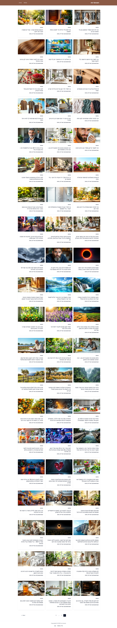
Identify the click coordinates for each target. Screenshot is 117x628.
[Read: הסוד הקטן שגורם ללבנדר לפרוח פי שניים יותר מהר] (59, 314)
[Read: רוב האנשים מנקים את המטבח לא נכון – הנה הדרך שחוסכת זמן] (59, 135)
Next (23, 615)
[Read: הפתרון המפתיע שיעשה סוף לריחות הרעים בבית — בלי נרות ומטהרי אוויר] (59, 558)
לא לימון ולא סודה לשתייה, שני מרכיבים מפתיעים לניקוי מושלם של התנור (87, 601)
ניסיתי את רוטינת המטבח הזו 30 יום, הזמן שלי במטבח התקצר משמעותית (88, 419)
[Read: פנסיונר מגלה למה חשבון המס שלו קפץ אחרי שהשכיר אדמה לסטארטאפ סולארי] (31, 345)
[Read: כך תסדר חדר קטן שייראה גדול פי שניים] (59, 76)
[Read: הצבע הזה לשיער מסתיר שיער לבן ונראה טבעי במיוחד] (31, 46)
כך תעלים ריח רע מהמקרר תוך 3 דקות (60, 59)
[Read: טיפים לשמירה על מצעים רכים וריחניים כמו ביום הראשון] (31, 558)
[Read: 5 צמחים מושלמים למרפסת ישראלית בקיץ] (86, 164)
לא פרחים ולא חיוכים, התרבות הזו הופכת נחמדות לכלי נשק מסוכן (31, 237)
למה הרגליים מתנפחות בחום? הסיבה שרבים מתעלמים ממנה (32, 178)
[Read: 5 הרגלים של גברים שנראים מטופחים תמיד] (86, 76)
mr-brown (95, 3)
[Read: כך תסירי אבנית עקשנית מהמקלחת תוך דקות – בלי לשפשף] (59, 194)
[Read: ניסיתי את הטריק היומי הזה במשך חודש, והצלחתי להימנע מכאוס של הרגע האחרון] (86, 224)
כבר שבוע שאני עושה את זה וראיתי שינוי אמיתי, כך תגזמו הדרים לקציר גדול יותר (31, 419)
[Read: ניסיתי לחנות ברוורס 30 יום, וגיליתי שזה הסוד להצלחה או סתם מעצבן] (31, 466)
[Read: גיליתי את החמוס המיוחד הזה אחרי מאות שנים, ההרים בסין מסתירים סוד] (86, 375)
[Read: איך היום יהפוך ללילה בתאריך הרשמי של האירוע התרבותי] (31, 498)
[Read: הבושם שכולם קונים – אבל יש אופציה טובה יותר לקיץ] (31, 17)
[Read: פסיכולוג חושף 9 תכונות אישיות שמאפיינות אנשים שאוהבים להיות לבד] (86, 498)
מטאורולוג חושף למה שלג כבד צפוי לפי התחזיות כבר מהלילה (32, 268)
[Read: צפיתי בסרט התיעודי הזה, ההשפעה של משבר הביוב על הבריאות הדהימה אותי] (86, 435)
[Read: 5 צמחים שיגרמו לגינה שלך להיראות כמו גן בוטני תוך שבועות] (59, 345)
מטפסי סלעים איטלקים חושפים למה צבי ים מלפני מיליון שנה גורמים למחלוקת (87, 541)
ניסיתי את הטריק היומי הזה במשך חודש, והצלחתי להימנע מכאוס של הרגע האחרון (87, 237)
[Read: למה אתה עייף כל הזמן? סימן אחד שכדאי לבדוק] (31, 76)
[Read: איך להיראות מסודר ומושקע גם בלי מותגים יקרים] (86, 17)
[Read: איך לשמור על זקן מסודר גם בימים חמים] (86, 135)
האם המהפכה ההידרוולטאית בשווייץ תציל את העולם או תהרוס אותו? (88, 298)
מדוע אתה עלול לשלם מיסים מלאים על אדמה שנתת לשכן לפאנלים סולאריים (31, 388)
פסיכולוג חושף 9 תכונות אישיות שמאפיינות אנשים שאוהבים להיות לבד (88, 511)
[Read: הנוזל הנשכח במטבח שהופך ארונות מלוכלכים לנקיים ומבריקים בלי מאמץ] (31, 284)
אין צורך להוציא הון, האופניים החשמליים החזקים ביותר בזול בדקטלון (59, 511)
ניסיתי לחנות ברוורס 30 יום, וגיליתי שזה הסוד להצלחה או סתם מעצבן (32, 480)
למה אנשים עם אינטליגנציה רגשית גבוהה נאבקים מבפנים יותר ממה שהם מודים (60, 481)
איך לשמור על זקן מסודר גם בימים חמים (87, 148)
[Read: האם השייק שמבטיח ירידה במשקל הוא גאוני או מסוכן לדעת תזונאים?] (86, 466)
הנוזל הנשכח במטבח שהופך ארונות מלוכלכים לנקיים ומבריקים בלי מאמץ (32, 298)
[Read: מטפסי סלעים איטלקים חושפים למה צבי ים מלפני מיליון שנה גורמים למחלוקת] (86, 527)
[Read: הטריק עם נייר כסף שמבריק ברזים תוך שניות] (59, 105)
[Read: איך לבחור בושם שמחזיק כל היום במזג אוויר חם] (86, 194)
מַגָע (55, 625)
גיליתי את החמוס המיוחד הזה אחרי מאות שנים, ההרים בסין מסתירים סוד (87, 388)
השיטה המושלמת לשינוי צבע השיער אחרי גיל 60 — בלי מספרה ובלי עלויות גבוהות (32, 541)
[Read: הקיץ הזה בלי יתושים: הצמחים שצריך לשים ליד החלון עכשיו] (31, 314)
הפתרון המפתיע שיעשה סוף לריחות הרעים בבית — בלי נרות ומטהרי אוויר (60, 572)
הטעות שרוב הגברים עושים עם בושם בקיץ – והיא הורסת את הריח (32, 208)
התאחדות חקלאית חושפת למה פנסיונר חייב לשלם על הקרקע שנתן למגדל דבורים (59, 389)
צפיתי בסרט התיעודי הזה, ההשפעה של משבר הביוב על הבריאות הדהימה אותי (87, 449)
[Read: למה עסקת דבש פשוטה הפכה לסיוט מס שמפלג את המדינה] (31, 588)
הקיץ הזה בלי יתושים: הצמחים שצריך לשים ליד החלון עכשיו (32, 327)
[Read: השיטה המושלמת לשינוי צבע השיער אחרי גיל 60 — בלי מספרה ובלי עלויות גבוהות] (31, 527)
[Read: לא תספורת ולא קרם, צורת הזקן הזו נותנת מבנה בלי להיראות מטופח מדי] (59, 255)
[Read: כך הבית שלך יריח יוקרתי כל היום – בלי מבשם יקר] (59, 164)
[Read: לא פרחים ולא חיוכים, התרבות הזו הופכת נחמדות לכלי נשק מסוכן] (31, 224)
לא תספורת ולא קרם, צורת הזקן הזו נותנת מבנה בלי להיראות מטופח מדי (60, 268)
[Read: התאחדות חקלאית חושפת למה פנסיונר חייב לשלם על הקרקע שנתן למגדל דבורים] (59, 375)
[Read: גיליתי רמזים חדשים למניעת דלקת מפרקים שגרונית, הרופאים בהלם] (31, 435)
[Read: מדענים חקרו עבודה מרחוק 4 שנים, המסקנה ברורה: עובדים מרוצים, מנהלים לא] (59, 224)
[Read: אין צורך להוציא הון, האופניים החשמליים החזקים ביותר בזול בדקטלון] (59, 498)
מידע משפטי (60, 625)
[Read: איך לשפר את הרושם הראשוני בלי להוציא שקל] (86, 46)
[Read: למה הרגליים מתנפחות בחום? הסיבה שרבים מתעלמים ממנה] (31, 164)
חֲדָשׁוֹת (97, 27)
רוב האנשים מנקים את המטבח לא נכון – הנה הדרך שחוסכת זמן (59, 148)
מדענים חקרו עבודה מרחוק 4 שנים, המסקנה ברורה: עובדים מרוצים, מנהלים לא (59, 238)
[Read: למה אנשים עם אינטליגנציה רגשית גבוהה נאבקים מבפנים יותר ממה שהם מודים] (59, 466)
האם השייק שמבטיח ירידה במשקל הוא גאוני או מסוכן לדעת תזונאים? (88, 480)
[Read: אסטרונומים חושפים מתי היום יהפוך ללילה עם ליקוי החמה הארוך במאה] (86, 255)
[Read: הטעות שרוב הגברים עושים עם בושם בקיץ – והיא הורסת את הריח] (31, 194)
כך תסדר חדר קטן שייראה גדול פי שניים (59, 89)
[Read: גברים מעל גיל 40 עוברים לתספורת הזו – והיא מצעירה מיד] (31, 135)
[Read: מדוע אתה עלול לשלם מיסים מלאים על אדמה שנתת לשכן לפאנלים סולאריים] (31, 375)
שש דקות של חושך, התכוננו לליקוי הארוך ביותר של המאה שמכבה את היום (59, 541)
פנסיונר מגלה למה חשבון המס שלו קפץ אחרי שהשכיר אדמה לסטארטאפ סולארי (31, 359)
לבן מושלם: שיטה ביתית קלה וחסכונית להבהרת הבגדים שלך (88, 572)
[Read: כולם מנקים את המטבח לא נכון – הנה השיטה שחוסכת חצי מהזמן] (86, 345)
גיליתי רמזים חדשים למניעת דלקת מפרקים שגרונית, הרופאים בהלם (33, 449)
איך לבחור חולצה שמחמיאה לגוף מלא (88, 118)
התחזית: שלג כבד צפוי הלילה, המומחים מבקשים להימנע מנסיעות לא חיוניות (59, 419)
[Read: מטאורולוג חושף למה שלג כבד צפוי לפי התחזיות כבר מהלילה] (31, 255)
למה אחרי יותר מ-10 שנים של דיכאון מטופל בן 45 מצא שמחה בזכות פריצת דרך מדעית (60, 449)
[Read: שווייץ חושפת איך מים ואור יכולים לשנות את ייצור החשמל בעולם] (59, 284)
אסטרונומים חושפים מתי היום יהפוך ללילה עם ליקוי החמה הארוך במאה (88, 268)
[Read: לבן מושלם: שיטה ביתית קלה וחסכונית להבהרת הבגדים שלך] (86, 558)
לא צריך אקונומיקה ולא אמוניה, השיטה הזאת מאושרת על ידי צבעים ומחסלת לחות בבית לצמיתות (60, 602)
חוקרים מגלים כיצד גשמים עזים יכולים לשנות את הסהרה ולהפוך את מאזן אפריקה (88, 328)
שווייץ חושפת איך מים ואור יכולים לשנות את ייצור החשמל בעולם (59, 298)
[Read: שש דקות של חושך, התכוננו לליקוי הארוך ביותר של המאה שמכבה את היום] (59, 527)
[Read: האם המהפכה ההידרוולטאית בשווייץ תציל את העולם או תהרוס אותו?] (86, 284)
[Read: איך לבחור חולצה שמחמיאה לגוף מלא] (86, 105)
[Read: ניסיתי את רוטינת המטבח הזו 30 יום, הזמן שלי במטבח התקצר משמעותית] (86, 406)
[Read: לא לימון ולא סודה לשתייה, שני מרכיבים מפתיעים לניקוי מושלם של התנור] (86, 588)
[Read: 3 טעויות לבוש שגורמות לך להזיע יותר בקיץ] (31, 105)
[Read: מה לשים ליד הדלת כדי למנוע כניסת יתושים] (59, 17)
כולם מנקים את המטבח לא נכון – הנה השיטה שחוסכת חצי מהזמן (88, 359)
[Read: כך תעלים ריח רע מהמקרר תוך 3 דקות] (59, 46)
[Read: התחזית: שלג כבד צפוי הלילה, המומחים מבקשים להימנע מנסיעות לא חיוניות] (59, 406)
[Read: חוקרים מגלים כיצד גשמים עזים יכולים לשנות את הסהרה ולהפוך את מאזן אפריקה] (86, 314)
